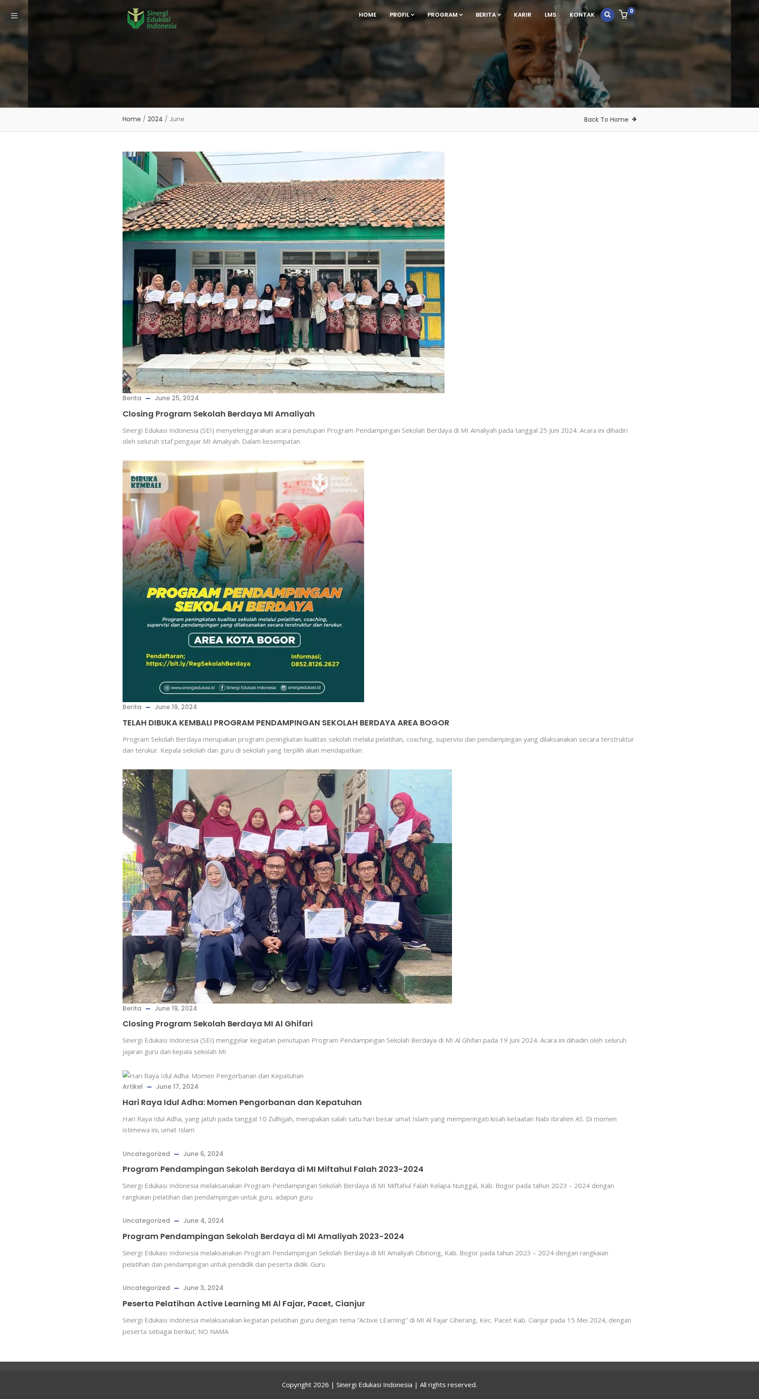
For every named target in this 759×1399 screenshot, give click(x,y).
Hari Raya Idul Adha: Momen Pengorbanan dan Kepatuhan (242, 1102)
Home (367, 15)
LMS (551, 15)
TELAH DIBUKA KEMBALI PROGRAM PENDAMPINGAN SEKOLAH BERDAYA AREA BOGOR (286, 722)
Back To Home (606, 119)
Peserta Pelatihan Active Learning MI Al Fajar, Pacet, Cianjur (244, 1303)
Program (442, 15)
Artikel (133, 1086)
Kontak (582, 15)
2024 (155, 119)
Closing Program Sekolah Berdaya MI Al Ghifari (218, 1023)
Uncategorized (146, 1153)
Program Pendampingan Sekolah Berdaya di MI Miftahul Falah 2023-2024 (273, 1168)
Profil (399, 15)
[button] (624, 15)
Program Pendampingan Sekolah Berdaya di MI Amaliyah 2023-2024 (263, 1236)
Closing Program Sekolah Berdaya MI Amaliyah (219, 413)
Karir (522, 15)
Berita (486, 15)
